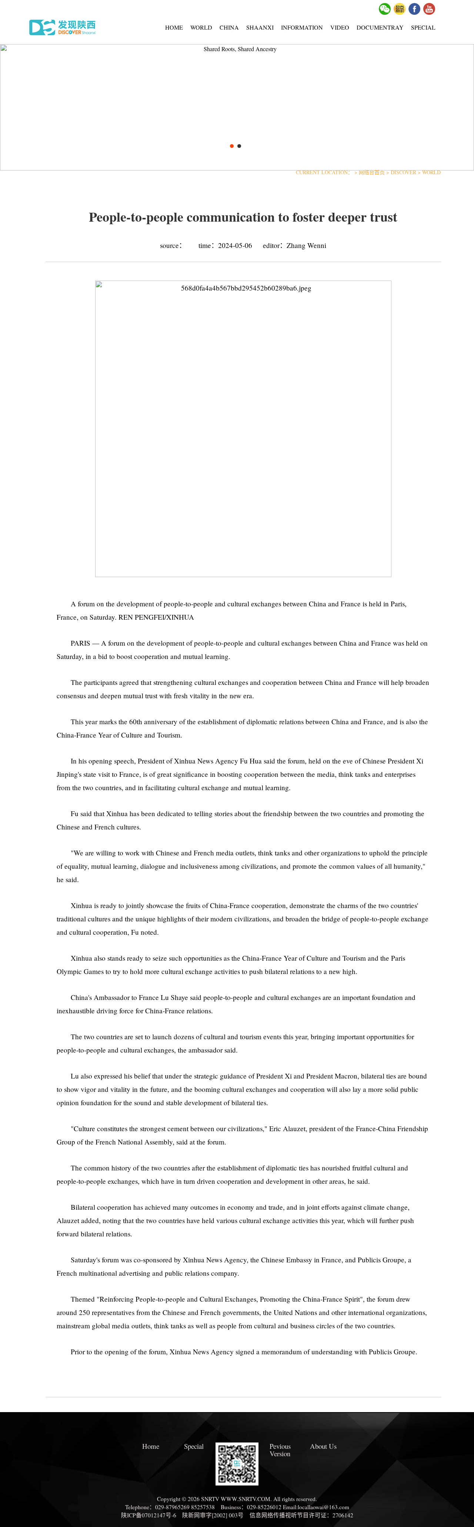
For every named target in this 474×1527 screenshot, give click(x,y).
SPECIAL (423, 27)
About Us (323, 1446)
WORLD (201, 27)
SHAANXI (260, 27)
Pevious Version (280, 1449)
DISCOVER (403, 172)
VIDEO (339, 27)
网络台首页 (372, 172)
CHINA (229, 27)
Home (150, 1446)
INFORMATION (302, 27)
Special (194, 1446)
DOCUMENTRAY (380, 27)
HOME (174, 27)
